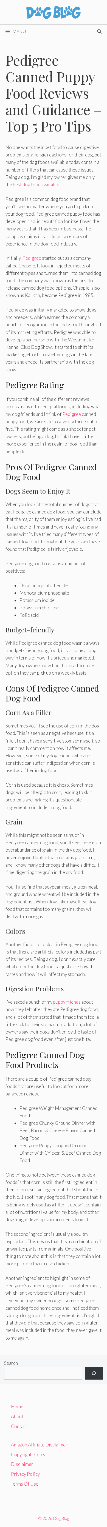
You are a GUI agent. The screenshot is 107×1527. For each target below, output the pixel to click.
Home (17, 1406)
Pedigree (31, 258)
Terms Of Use (24, 1484)
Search (11, 1363)
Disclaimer (22, 1464)
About (17, 1416)
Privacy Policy (25, 1474)
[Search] (94, 1373)
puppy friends (67, 1002)
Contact (19, 1426)
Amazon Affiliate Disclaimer (39, 1445)
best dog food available (36, 184)
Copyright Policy (28, 1454)
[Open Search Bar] (99, 31)
